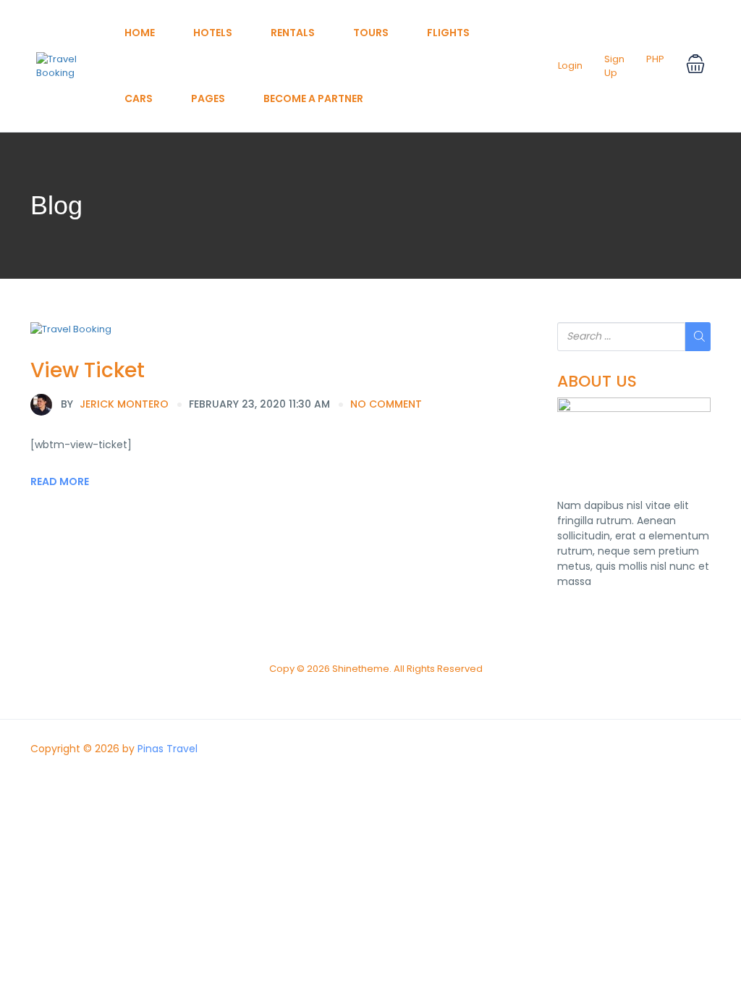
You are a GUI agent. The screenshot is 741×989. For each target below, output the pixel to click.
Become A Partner (313, 98)
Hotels (212, 32)
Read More (59, 481)
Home (139, 32)
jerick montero (115, 404)
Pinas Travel (167, 748)
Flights (448, 32)
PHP (655, 59)
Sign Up (614, 66)
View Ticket (87, 370)
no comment (386, 404)
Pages (208, 98)
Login (570, 65)
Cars (138, 98)
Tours (371, 32)
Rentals (293, 32)
